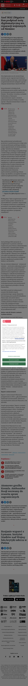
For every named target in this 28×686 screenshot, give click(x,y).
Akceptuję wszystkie (14, 363)
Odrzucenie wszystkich (14, 360)
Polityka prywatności (19, 338)
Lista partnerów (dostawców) (9, 351)
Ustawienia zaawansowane (14, 356)
